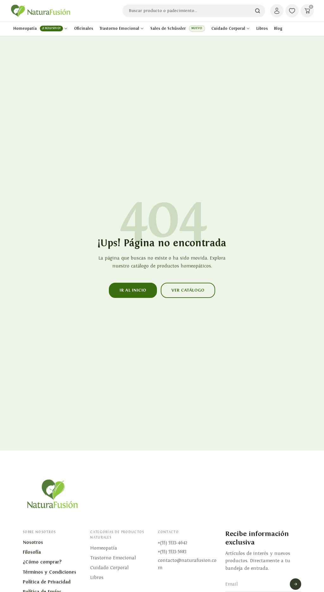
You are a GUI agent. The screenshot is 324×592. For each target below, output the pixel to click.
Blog (278, 28)
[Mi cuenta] (277, 10)
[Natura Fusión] (40, 10)
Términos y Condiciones (49, 572)
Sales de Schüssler (176, 28)
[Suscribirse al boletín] (295, 584)
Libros (262, 28)
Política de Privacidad (47, 581)
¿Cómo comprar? (42, 561)
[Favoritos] (292, 10)
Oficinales (83, 28)
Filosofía (32, 552)
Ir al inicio (133, 290)
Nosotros (33, 542)
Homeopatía (37, 28)
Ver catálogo (187, 290)
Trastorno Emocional (119, 28)
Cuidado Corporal (228, 28)
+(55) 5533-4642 (172, 542)
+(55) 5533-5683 (172, 551)
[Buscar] (257, 11)
